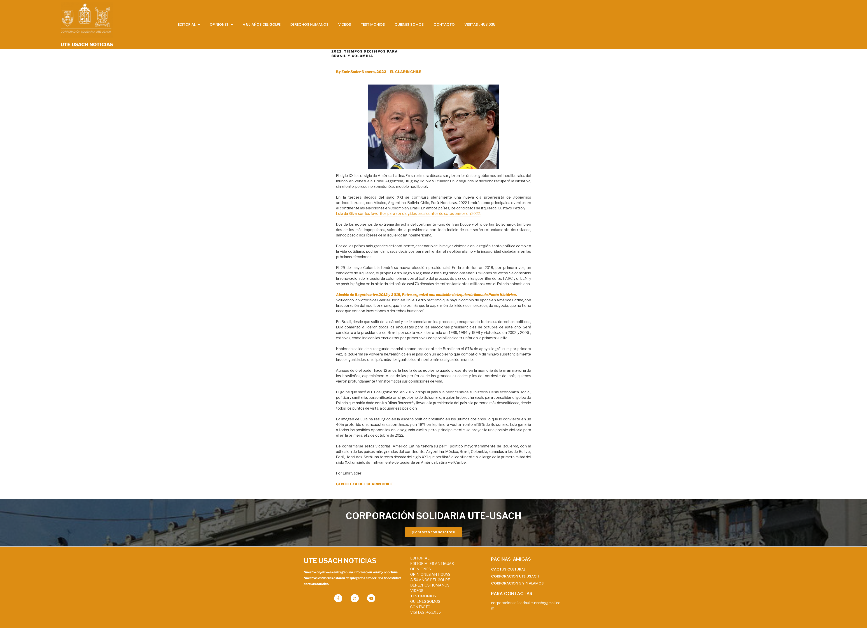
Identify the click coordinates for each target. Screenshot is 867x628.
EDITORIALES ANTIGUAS (432, 564)
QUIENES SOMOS (425, 601)
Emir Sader (351, 72)
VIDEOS (416, 591)
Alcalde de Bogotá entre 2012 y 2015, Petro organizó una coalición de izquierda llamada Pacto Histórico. (426, 295)
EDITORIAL (420, 558)
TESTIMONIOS (423, 596)
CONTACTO (420, 607)
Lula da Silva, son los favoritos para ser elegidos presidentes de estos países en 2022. (408, 213)
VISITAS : (425, 612)
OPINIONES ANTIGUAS (430, 574)
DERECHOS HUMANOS (430, 585)
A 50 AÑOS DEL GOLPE (430, 580)
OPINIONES (420, 569)
